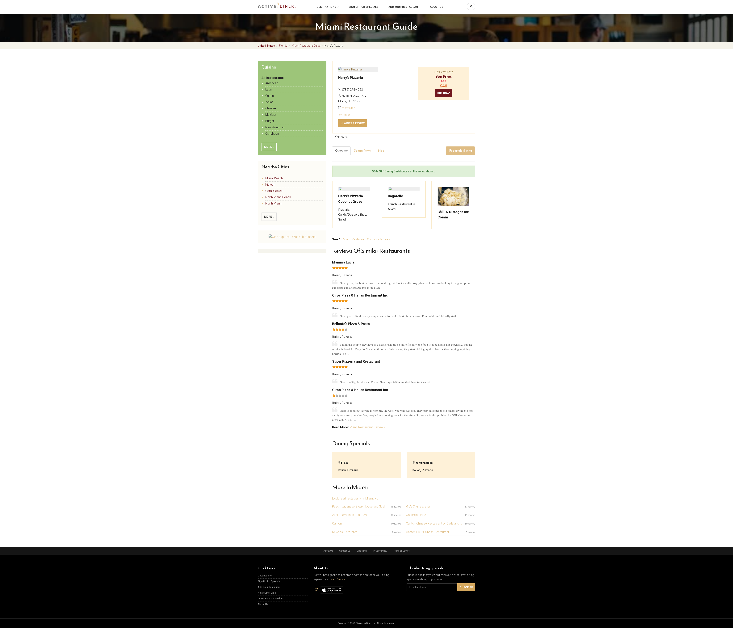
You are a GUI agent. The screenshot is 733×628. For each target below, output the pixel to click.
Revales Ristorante (344, 532)
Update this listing (460, 150)
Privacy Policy (380, 551)
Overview (341, 150)
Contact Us (344, 551)
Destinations (327, 6)
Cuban (269, 96)
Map (381, 150)
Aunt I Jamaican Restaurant (350, 515)
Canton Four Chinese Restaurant (427, 532)
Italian (269, 102)
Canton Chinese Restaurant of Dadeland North (434, 523)
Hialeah (270, 184)
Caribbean (272, 133)
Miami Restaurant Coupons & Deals (366, 239)
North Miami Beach (278, 197)
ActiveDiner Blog (267, 592)
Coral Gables (274, 191)
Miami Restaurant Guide (306, 45)
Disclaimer (362, 551)
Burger (269, 121)
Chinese (270, 108)
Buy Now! (443, 93)
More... (269, 146)
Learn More (337, 579)
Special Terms (362, 150)
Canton (337, 523)
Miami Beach (274, 178)
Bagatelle (395, 196)
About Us (436, 6)
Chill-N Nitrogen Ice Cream (453, 214)
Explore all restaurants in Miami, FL (355, 498)
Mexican (271, 114)
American (271, 83)
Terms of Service (401, 551)
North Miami (273, 203)
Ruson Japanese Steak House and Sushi (359, 506)
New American (275, 127)
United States (266, 45)
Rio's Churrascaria (418, 506)
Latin (268, 89)
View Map (348, 108)
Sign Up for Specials (363, 6)
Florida (283, 45)
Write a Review (354, 123)
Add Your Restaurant (404, 6)
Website (344, 115)
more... (269, 216)
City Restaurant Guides (270, 598)
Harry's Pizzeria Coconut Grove (350, 199)
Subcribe (466, 587)
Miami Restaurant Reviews (367, 427)
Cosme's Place (416, 515)
